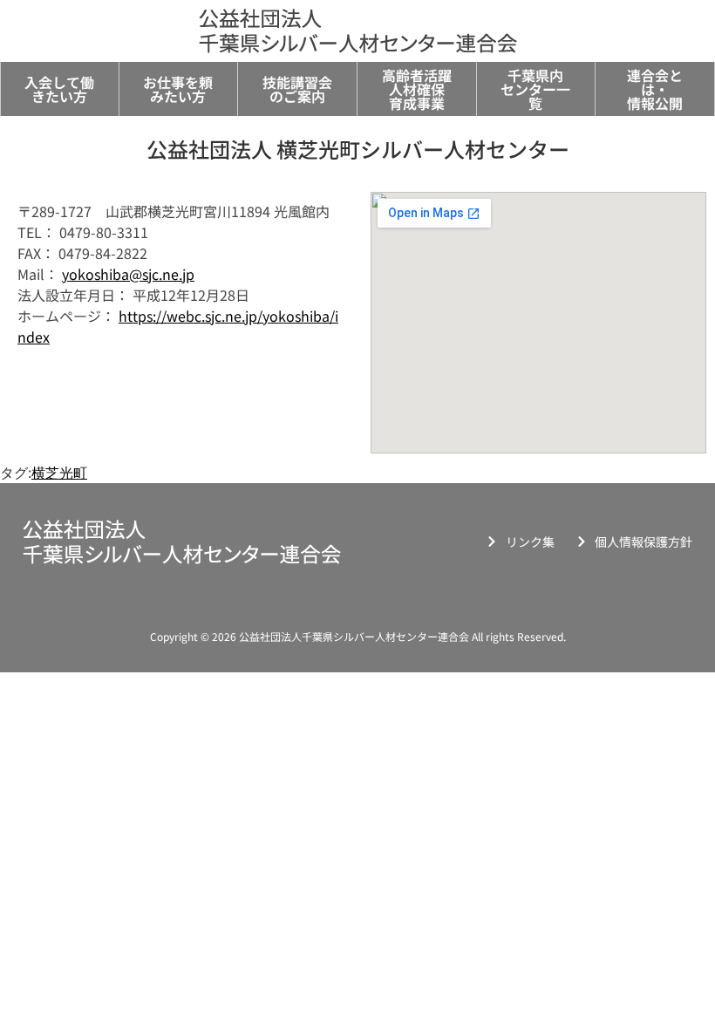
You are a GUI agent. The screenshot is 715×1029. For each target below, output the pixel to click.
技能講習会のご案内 (297, 89)
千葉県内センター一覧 (535, 89)
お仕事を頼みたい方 (178, 89)
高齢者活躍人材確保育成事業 (417, 89)
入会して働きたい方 (59, 89)
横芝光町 (59, 472)
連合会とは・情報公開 (655, 89)
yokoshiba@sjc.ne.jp (128, 273)
